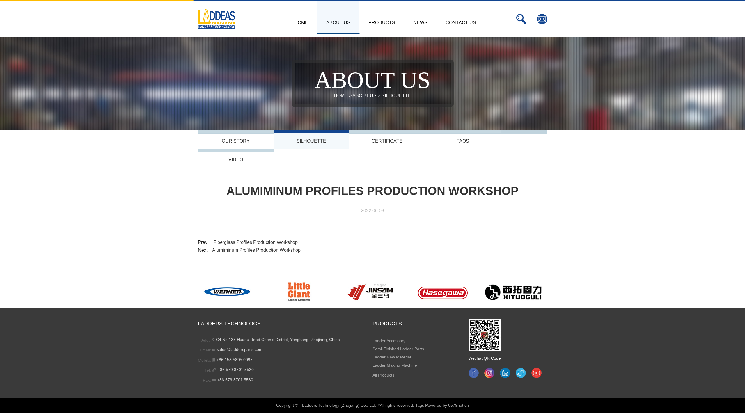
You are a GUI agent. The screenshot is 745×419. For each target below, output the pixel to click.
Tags (419, 405)
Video (235, 159)
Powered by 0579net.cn (447, 405)
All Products (383, 375)
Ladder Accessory (388, 340)
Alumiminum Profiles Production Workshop (256, 250)
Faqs (463, 141)
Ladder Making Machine (394, 365)
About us (364, 95)
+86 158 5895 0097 (235, 359)
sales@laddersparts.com (239, 349)
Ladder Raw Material (391, 357)
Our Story (236, 141)
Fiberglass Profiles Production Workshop (255, 242)
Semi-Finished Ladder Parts (398, 349)
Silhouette (396, 95)
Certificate (387, 141)
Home (341, 95)
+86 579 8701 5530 (236, 369)
